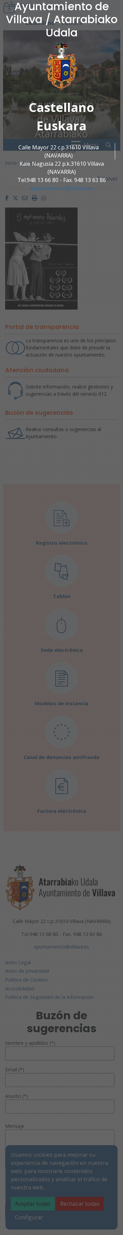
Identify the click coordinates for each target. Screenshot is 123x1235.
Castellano (61, 107)
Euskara (61, 125)
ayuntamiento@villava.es (61, 188)
